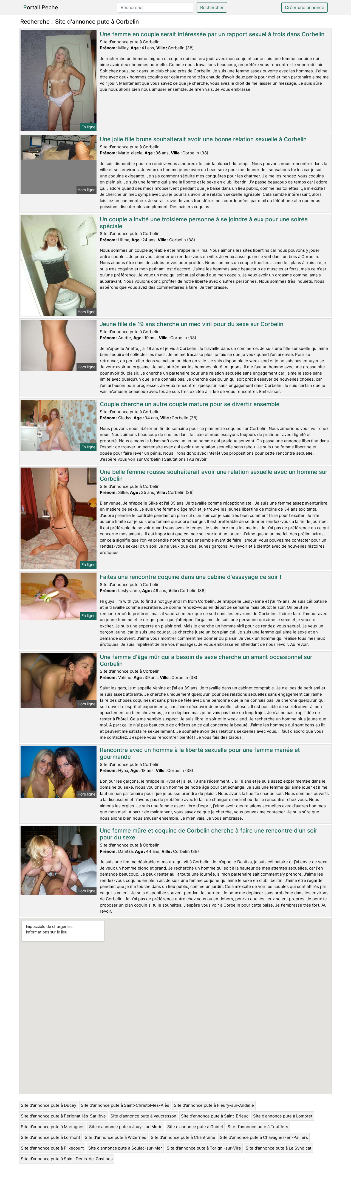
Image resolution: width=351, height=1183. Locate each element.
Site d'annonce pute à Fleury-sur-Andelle (214, 1105)
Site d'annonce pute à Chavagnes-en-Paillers (264, 1137)
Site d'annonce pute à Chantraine (183, 1137)
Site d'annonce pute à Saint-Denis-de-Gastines (67, 1158)
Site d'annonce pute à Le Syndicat (278, 1148)
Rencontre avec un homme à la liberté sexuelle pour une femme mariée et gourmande (200, 753)
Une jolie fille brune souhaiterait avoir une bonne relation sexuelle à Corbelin (203, 139)
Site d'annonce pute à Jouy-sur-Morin (126, 1126)
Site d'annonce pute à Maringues (52, 1126)
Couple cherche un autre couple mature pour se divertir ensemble (189, 404)
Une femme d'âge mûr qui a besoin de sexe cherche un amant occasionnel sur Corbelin (206, 660)
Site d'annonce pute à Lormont (50, 1137)
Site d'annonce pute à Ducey (48, 1105)
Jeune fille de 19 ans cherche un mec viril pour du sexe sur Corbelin (191, 324)
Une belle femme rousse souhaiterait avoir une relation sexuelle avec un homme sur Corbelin (213, 475)
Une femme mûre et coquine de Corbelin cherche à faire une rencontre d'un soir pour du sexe (208, 834)
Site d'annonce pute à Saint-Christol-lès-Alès (125, 1105)
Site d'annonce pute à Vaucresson (143, 1116)
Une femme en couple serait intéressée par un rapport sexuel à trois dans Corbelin (212, 34)
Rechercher (211, 7)
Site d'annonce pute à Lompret (282, 1116)
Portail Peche (40, 7)
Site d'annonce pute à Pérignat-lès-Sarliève (63, 1116)
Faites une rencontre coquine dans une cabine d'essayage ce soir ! (190, 576)
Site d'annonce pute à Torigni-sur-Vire (204, 1148)
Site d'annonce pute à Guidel (195, 1126)
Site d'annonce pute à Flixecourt (52, 1148)
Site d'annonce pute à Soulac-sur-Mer (125, 1148)
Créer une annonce (304, 7)
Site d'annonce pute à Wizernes (115, 1137)
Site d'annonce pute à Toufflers (258, 1126)
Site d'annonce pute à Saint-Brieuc (214, 1116)
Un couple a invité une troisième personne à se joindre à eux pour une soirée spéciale (204, 223)
